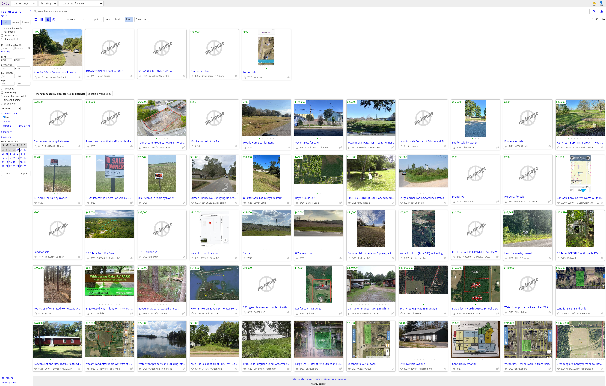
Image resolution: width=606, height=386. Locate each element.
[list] (36, 19)
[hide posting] (79, 77)
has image (9, 31)
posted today (11, 35)
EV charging (10, 103)
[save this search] (602, 11)
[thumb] (42, 19)
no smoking (10, 92)
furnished (9, 88)
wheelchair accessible (15, 96)
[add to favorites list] (36, 77)
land (7, 117)
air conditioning (12, 99)
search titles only (13, 28)
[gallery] (48, 19)
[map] (54, 19)
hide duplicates (12, 39)
